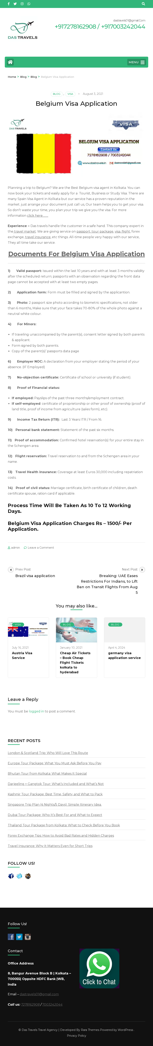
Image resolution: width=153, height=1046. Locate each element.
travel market (24, 231)
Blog (56, 93)
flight (125, 231)
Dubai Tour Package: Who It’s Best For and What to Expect (55, 815)
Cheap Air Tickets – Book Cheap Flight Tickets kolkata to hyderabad (75, 662)
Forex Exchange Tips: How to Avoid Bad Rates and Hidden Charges (61, 835)
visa (70, 93)
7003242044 (52, 1004)
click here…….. (37, 215)
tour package (102, 231)
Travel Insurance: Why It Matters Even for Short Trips (50, 846)
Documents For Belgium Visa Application (76, 254)
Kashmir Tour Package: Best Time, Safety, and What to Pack (55, 794)
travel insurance (38, 237)
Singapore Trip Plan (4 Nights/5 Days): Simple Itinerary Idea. (55, 804)
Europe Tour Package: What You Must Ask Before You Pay (54, 763)
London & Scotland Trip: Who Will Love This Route (48, 753)
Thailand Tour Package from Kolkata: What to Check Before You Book (64, 825)
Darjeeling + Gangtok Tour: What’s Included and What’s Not (56, 784)
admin (15, 547)
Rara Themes (90, 1030)
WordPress (125, 1030)
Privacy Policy (76, 1035)
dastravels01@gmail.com (39, 994)
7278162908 (30, 1004)
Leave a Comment (41, 547)
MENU (134, 62)
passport (83, 231)
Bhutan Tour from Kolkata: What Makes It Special (47, 773)
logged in (36, 711)
